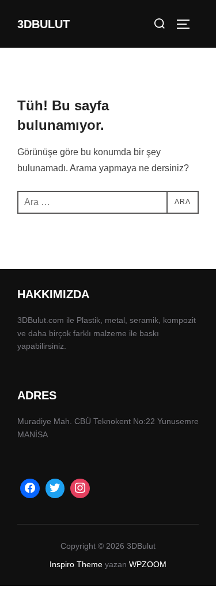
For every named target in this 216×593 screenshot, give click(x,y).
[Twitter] (55, 488)
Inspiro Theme (76, 564)
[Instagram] (80, 488)
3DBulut (43, 24)
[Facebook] (30, 488)
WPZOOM (147, 564)
